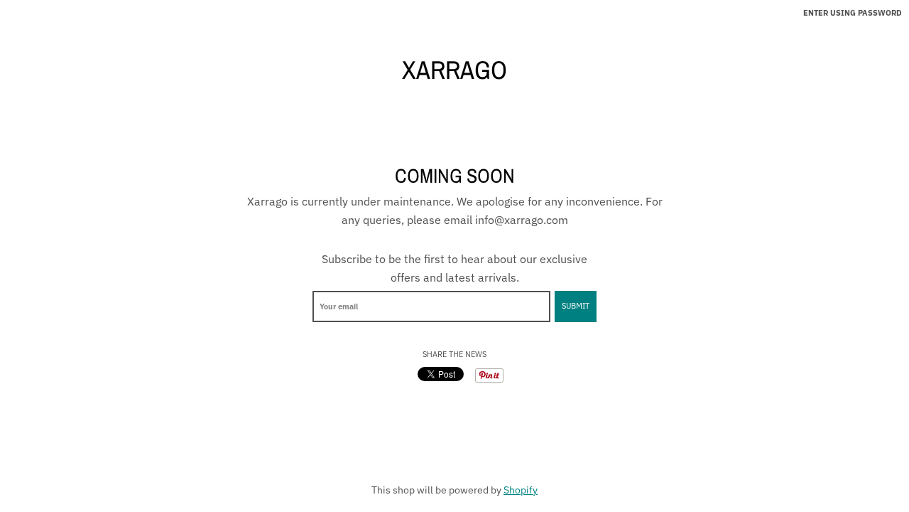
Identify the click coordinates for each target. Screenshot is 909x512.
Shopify (521, 490)
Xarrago (454, 69)
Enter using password (852, 13)
